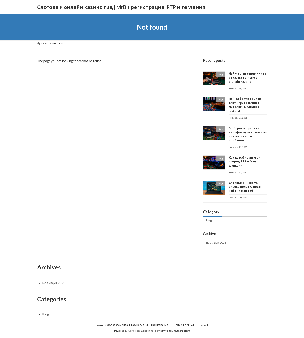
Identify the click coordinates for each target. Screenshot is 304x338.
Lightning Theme (152, 330)
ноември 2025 (216, 242)
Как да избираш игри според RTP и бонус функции (244, 161)
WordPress (134, 330)
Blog (209, 220)
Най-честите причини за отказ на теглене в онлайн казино (247, 77)
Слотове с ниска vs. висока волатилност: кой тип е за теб (245, 186)
